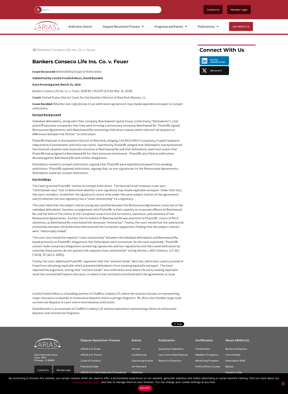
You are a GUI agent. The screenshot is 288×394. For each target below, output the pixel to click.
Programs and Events (168, 26)
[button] (63, 370)
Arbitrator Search (80, 26)
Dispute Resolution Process (121, 26)
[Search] (38, 9)
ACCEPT (145, 388)
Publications (206, 26)
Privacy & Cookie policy (86, 382)
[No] (283, 384)
